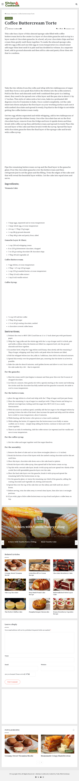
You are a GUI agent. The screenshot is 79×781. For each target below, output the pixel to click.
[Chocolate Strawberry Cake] (63, 565)
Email (7, 664)
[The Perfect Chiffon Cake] (15, 604)
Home (8, 14)
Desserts (14, 14)
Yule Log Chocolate (11, 593)
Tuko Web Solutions (63, 774)
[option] (39, 527)
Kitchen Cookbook (14, 29)
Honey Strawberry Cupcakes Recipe (63, 613)
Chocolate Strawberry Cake (62, 573)
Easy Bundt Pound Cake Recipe (37, 594)
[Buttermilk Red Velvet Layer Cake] (63, 585)
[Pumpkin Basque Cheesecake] (39, 604)
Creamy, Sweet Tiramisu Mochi (13, 574)
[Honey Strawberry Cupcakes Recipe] (63, 604)
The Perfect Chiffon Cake (13, 612)
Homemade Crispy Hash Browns (56, 756)
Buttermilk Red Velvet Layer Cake (63, 594)
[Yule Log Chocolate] (15, 585)
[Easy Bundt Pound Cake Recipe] (39, 585)
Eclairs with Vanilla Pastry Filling (39, 527)
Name (7, 656)
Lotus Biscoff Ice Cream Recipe (37, 574)
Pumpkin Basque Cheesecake (39, 612)
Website (43, 664)
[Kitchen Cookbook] (12, 3)
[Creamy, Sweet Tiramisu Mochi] (15, 565)
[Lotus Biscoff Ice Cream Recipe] (39, 565)
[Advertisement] (39, 71)
